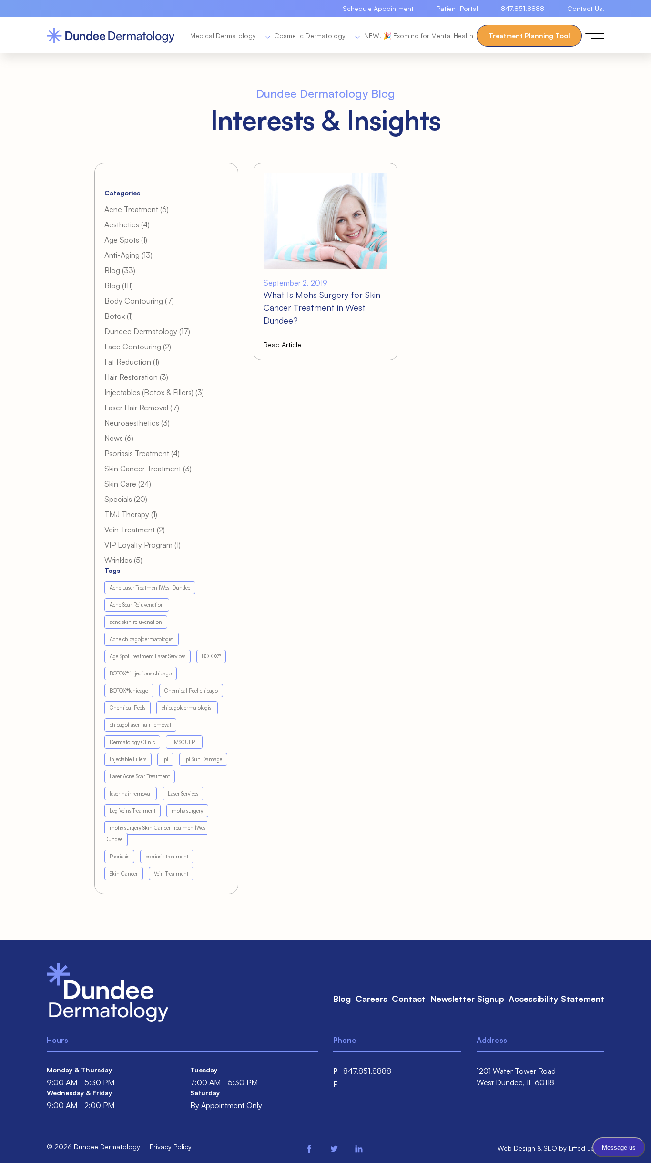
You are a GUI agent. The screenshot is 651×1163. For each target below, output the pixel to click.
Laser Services (183, 793)
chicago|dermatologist (187, 707)
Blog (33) (119, 270)
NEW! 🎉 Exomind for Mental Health (418, 35)
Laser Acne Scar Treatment (140, 776)
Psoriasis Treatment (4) (142, 453)
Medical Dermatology (224, 35)
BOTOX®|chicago (129, 690)
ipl (165, 759)
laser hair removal (131, 793)
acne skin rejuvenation (136, 622)
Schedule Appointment (378, 8)
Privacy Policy (171, 1147)
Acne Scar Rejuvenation (137, 605)
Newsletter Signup (467, 998)
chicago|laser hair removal (140, 725)
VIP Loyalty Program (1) (142, 545)
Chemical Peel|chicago (191, 690)
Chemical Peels (127, 707)
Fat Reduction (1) (131, 362)
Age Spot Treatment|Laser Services (147, 656)
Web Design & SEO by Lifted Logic (551, 1148)
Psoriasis (119, 856)
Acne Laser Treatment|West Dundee (150, 587)
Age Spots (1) (125, 240)
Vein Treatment (171, 873)
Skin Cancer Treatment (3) (148, 468)
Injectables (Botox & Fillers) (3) (154, 392)
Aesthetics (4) (127, 224)
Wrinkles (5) (123, 560)
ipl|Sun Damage (203, 759)
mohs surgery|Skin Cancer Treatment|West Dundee (155, 834)
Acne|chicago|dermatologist (141, 639)
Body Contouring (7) (139, 301)
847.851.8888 (522, 8)
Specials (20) (125, 499)
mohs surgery (187, 810)
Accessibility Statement (556, 998)
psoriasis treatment (166, 856)
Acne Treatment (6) (136, 209)
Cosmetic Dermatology (310, 35)
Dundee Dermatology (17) (147, 331)
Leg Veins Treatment (132, 810)
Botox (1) (118, 316)
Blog (342, 998)
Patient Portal (457, 8)
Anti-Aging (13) (128, 255)
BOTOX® (211, 656)
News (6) (118, 438)
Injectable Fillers (128, 759)
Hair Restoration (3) (136, 377)
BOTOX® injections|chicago (141, 673)
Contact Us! (585, 8)
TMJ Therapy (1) (130, 514)
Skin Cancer (124, 873)
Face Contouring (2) (137, 346)
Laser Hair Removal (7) (141, 407)
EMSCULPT (184, 742)
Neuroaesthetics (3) (137, 423)
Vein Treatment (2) (134, 529)
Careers (371, 998)
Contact (409, 998)
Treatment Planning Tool (529, 35)
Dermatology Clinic (132, 742)
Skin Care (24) (127, 484)
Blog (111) (118, 285)
